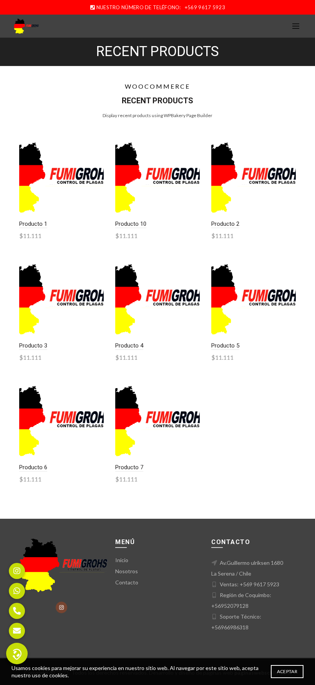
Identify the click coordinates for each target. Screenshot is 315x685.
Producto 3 (33, 345)
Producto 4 (129, 345)
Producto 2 (225, 223)
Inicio (121, 560)
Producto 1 (33, 223)
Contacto (126, 582)
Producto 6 (33, 467)
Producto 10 (130, 223)
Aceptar (287, 671)
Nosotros (126, 571)
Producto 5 (225, 345)
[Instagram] (61, 607)
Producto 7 (129, 467)
